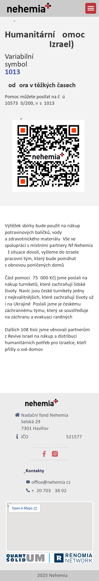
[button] (90, 8)
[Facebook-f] (44, 454)
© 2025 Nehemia (50, 575)
